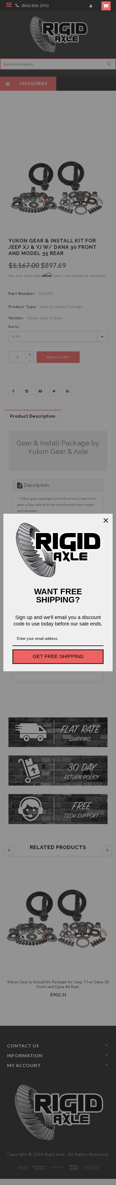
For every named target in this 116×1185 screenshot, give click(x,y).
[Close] (106, 520)
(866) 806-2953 (35, 5)
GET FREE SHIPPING (58, 656)
